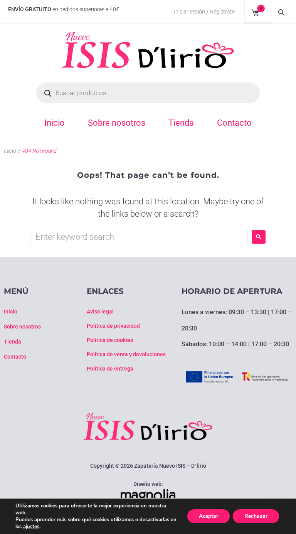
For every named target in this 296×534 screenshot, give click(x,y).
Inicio (10, 151)
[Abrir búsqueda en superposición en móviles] (148, 93)
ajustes (31, 526)
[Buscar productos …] (281, 12)
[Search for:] (139, 237)
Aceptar (208, 516)
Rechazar (255, 516)
